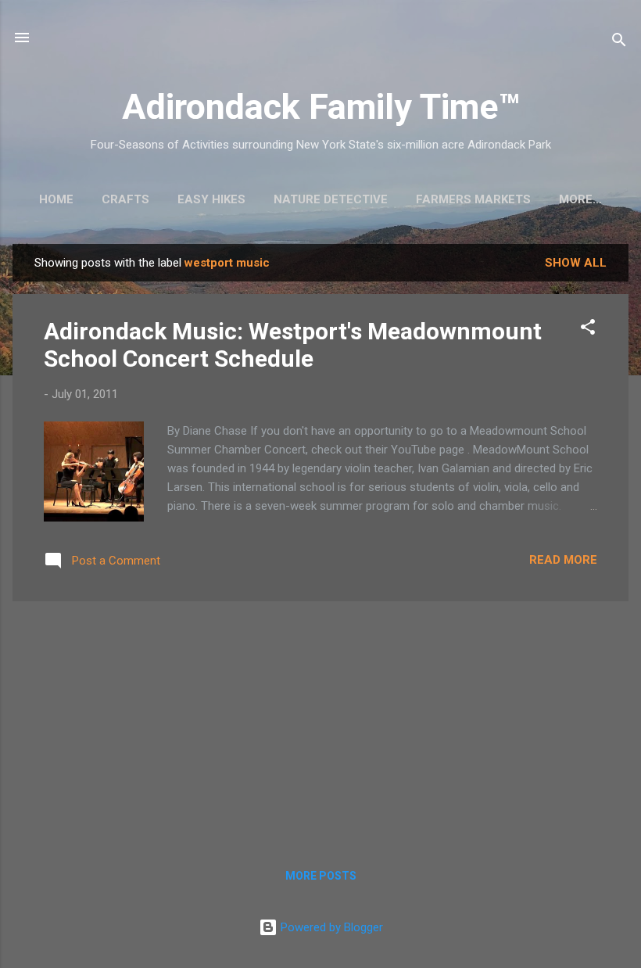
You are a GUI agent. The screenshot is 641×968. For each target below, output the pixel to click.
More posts (320, 875)
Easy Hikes (211, 199)
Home (56, 199)
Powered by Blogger (330, 927)
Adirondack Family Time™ (321, 106)
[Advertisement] (320, 723)
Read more (563, 560)
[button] (587, 329)
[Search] (619, 42)
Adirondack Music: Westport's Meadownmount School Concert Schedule (293, 344)
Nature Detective (331, 199)
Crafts (125, 199)
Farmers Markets (473, 199)
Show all (576, 263)
